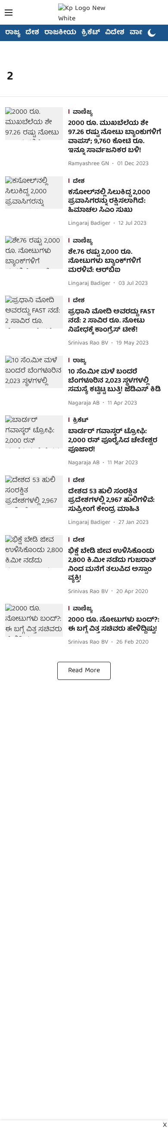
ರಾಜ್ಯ (12, 33)
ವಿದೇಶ (114, 33)
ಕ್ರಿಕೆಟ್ (90, 33)
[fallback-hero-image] (36, 138)
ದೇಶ (32, 33)
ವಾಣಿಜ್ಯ (141, 33)
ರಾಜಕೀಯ (60, 33)
